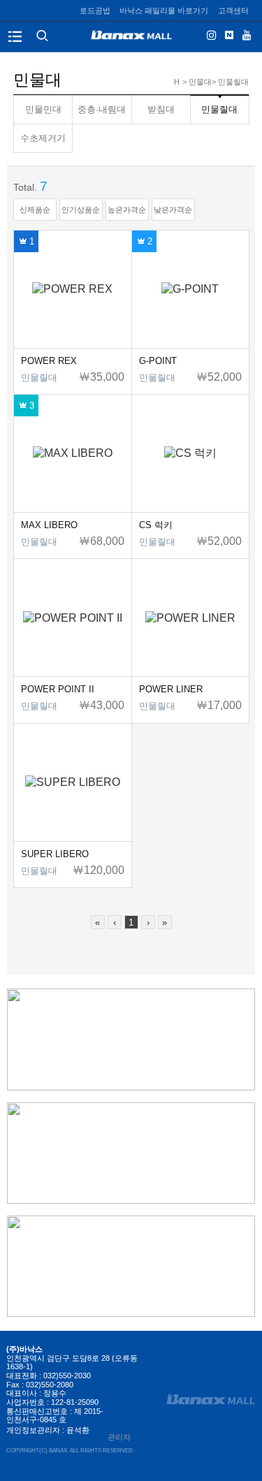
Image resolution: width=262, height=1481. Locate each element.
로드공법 (95, 10)
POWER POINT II (57, 689)
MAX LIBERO (49, 525)
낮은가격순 (173, 209)
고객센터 (233, 10)
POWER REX (49, 361)
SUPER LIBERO (55, 854)
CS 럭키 (156, 525)
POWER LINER (171, 689)
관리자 (119, 1437)
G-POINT (158, 361)
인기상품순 (80, 209)
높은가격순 (127, 209)
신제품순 (35, 209)
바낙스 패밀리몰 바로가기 (163, 10)
